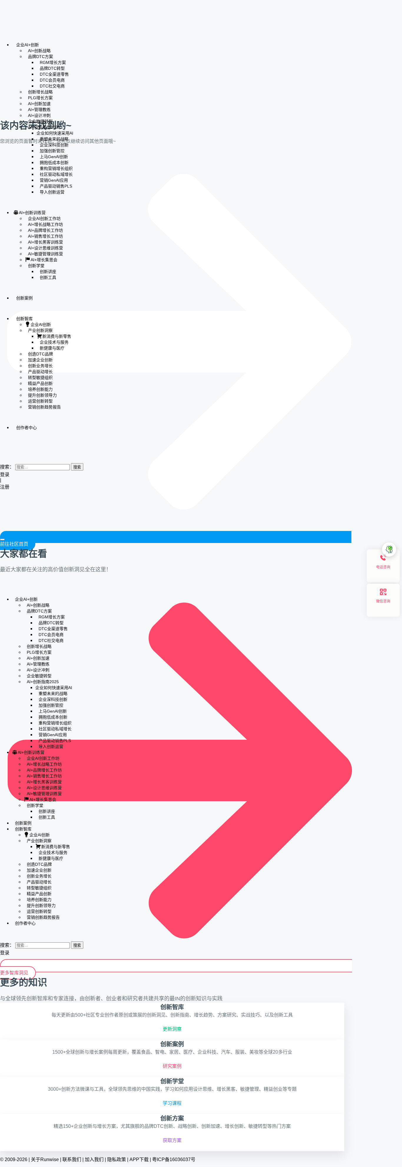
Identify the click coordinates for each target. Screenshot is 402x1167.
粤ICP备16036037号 (173, 1159)
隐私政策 (116, 1159)
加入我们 (94, 1159)
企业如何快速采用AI (54, 133)
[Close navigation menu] (2, 588)
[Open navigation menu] (2, 539)
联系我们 (71, 1159)
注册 (5, 486)
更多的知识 (23, 982)
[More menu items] (2, 444)
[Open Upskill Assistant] (389, 549)
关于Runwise (45, 1159)
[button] (2, 455)
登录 (4, 474)
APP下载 (139, 1159)
